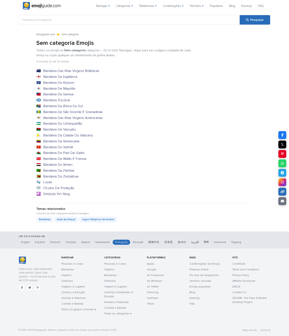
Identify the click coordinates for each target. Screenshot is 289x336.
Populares (216, 6)
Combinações (173, 6)
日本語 (168, 242)
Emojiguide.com (45, 34)
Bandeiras (45, 219)
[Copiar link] (282, 192)
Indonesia (220, 242)
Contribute (239, 263)
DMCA (236, 286)
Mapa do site (250, 330)
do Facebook (155, 275)
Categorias (124, 6)
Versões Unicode (200, 281)
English (25, 242)
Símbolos (67, 281)
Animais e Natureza (73, 298)
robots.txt (265, 330)
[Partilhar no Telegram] (282, 173)
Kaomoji (246, 6)
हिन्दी (206, 242)
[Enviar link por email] (282, 201)
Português (121, 242)
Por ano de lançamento (204, 275)
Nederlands (102, 242)
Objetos (66, 275)
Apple (150, 263)
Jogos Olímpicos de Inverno (98, 219)
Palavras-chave (199, 269)
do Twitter (153, 286)
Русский (138, 242)
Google (151, 269)
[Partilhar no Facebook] (282, 135)
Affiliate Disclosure (243, 281)
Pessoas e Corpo (72, 263)
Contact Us (239, 292)
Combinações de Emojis (205, 263)
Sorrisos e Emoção (73, 292)
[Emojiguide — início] (22, 260)
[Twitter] (30, 287)
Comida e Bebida (72, 303)
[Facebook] (22, 287)
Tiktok (150, 303)
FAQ (261, 6)
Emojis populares (200, 286)
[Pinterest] (37, 287)
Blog (232, 6)
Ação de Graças (66, 219)
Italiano (85, 242)
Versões (196, 6)
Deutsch (55, 242)
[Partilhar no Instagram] (282, 182)
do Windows (154, 281)
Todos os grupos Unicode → (78, 309)
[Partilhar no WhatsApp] (282, 163)
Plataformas (148, 6)
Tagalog (236, 242)
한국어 (182, 242)
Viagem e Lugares (115, 286)
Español (40, 242)
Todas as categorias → (118, 313)
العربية (195, 242)
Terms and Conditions (245, 269)
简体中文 (153, 242)
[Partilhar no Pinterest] (282, 154)
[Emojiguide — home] (42, 6)
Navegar (103, 6)
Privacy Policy (240, 275)
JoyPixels (152, 298)
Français (71, 242)
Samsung (152, 292)
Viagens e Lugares (73, 286)
